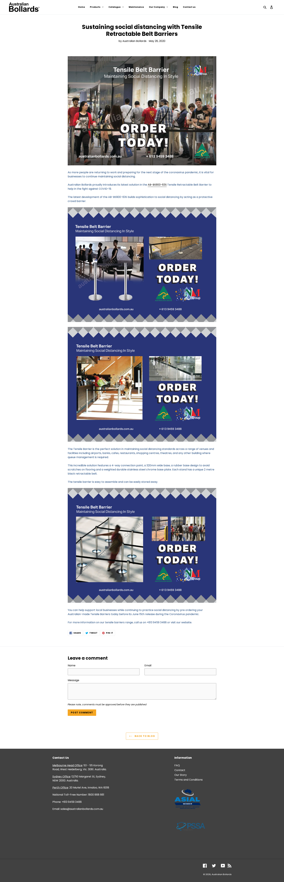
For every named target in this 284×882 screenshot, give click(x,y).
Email (147, 665)
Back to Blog (144, 736)
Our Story (180, 775)
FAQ (177, 765)
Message (73, 680)
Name (71, 665)
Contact (179, 770)
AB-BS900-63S (157, 185)
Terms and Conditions (188, 780)
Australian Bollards (222, 874)
